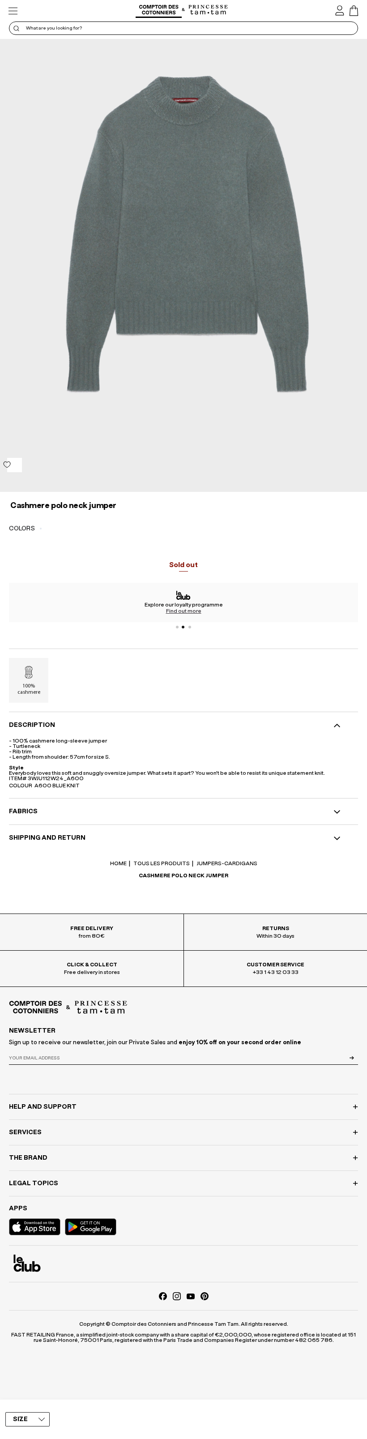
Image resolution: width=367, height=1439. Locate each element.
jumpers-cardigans (226, 863)
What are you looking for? (54, 28)
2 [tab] (183, 627)
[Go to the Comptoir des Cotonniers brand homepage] (159, 11)
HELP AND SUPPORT (43, 1107)
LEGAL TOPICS (33, 1183)
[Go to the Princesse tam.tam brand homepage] (208, 10)
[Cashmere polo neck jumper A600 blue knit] (183, 265)
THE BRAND (28, 1158)
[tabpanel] (183, 602)
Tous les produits (161, 863)
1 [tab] (177, 627)
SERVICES (25, 1132)
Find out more (183, 611)
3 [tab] (189, 627)
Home (118, 863)
